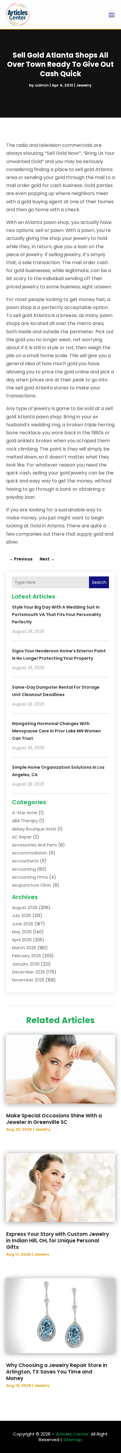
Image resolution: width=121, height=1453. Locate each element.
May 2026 (22, 932)
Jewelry (84, 85)
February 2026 (26, 956)
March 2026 (24, 948)
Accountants (25, 861)
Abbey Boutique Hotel (34, 829)
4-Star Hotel (24, 813)
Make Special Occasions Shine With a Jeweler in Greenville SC (54, 1119)
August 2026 (25, 908)
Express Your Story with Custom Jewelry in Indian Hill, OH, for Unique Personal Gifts (57, 1241)
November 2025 (28, 980)
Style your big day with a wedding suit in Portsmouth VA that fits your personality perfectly (56, 614)
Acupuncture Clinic (31, 885)
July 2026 (21, 916)
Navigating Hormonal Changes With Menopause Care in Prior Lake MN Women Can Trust (56, 731)
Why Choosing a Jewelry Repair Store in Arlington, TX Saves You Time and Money (56, 1372)
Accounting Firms (30, 877)
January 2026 (26, 964)
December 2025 (28, 972)
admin (42, 85)
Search (99, 582)
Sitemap (72, 1439)
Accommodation (29, 853)
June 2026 (22, 924)
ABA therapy (25, 821)
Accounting (24, 869)
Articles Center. (73, 1434)
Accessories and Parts (34, 845)
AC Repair (22, 837)
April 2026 (22, 940)
